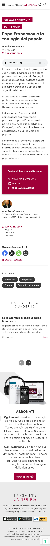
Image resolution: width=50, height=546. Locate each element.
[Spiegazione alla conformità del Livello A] (40, 519)
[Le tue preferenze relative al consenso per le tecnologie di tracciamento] (45, 541)
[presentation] (21, 362)
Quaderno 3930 (13, 53)
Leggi (45, 337)
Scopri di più (25, 476)
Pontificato (12, 26)
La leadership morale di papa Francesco (21, 319)
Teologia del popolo (28, 285)
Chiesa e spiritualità (17, 19)
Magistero (27, 279)
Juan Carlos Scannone (13, 46)
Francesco (10, 279)
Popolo (8, 285)
